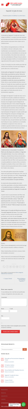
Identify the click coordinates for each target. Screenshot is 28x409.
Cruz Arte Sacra (21, 15)
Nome (2, 308)
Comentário (4, 297)
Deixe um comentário (9, 361)
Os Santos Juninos (9, 365)
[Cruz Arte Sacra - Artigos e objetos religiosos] (14, 4)
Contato (3, 399)
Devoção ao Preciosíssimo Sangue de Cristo (14, 359)
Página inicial (4, 389)
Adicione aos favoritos (6, 273)
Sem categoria (19, 272)
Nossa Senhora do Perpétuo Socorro (21, 280)
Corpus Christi (8, 278)
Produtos (3, 392)
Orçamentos (4, 396)
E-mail (11, 308)
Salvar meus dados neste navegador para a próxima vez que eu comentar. (13, 326)
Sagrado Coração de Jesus (12, 375)
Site (2, 316)
